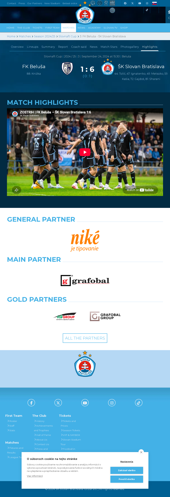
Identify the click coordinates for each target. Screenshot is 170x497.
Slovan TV (110, 27)
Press (21, 3)
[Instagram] (147, 3)
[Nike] (85, 240)
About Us (41, 439)
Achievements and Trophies (43, 428)
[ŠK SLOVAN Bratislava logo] (85, 12)
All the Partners (85, 338)
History (40, 421)
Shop (124, 27)
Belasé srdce (69, 3)
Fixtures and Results (15, 450)
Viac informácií (35, 476)
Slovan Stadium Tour (71, 442)
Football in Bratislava (68, 451)
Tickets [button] (37, 27)
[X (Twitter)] (132, 3)
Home (11, 36)
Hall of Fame (43, 435)
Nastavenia (126, 461)
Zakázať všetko (126, 470)
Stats (12, 430)
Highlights (149, 46)
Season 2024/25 (44, 36)
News (81, 27)
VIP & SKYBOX (71, 435)
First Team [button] (52, 27)
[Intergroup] (65, 316)
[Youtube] (139, 3)
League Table (17, 457)
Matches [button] (69, 27)
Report (63, 46)
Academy (94, 27)
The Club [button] (23, 27)
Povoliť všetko (127, 479)
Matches (25, 36)
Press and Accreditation (41, 451)
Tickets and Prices (68, 423)
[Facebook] (125, 3)
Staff (11, 425)
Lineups (32, 46)
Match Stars (109, 46)
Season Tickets (71, 430)
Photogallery (130, 46)
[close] (141, 452)
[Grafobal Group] (105, 316)
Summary (48, 46)
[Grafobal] (85, 280)
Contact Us (42, 444)
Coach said (78, 46)
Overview (17, 46)
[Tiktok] (147, 10)
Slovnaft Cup (68, 36)
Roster (13, 421)
